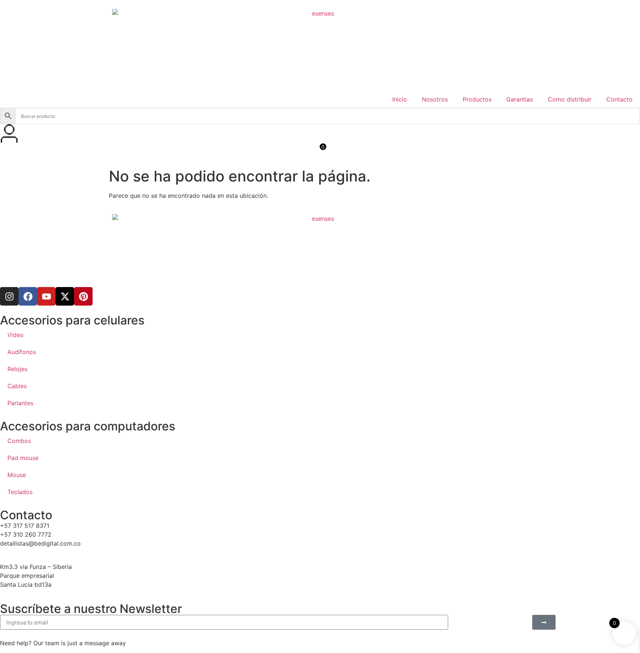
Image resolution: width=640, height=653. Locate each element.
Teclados (20, 492)
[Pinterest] (83, 296)
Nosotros (435, 99)
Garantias (519, 99)
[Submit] (544, 622)
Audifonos (21, 352)
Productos (477, 99)
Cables (17, 386)
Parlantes (20, 403)
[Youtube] (46, 296)
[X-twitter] (65, 296)
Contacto (619, 99)
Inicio (399, 99)
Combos (19, 440)
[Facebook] (28, 296)
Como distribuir (569, 99)
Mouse (16, 475)
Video (15, 335)
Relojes (17, 369)
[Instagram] (9, 296)
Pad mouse (23, 458)
